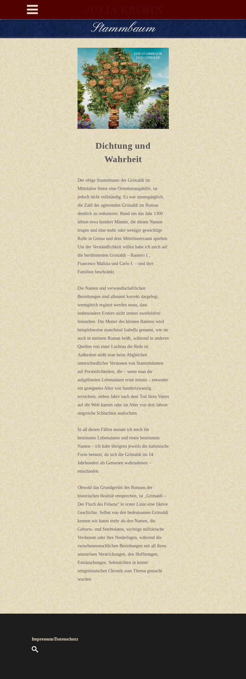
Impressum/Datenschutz (55, 639)
